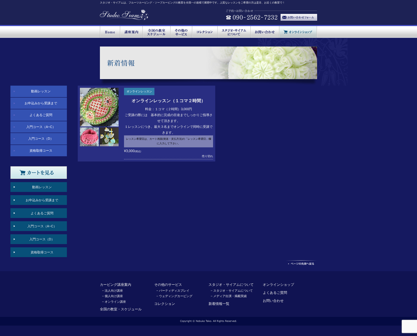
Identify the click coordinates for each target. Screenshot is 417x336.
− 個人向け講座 (112, 296)
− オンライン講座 (114, 301)
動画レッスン (41, 91)
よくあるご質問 (41, 115)
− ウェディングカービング (174, 296)
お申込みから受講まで (41, 103)
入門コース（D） (40, 138)
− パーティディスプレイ (172, 290)
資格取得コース (41, 150)
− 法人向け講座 (112, 290)
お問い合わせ (273, 301)
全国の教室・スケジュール (121, 309)
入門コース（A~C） (41, 127)
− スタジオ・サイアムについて (232, 290)
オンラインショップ (278, 284)
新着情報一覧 (218, 304)
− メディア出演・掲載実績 (229, 296)
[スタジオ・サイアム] (124, 18)
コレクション (164, 304)
